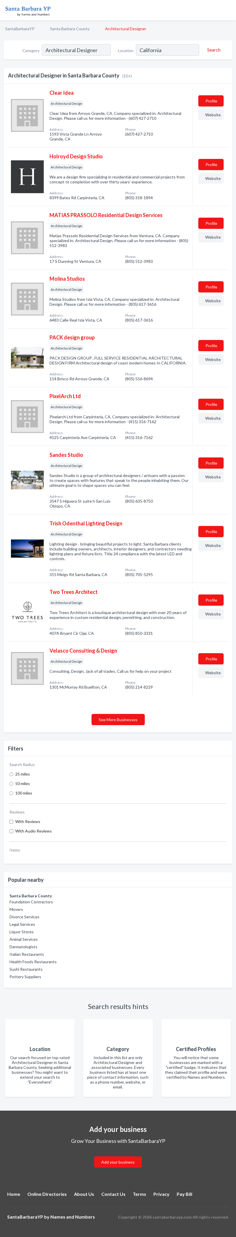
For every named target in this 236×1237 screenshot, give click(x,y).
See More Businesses (118, 719)
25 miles (22, 774)
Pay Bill (184, 1194)
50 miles (22, 783)
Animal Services (23, 939)
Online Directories (47, 1194)
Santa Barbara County (70, 28)
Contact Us (113, 1194)
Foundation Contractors (31, 901)
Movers (16, 909)
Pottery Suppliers (25, 976)
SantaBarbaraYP (20, 28)
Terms (139, 1194)
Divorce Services (24, 916)
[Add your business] (118, 1155)
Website (213, 114)
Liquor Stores (21, 931)
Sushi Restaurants (26, 969)
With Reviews (27, 821)
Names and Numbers (72, 1216)
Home (13, 1194)
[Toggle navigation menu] (228, 10)
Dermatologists (23, 946)
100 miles (23, 793)
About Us (84, 1194)
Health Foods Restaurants (33, 961)
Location (126, 50)
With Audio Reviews (33, 831)
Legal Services (22, 924)
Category (30, 50)
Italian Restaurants (26, 954)
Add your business (118, 1162)
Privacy (161, 1194)
